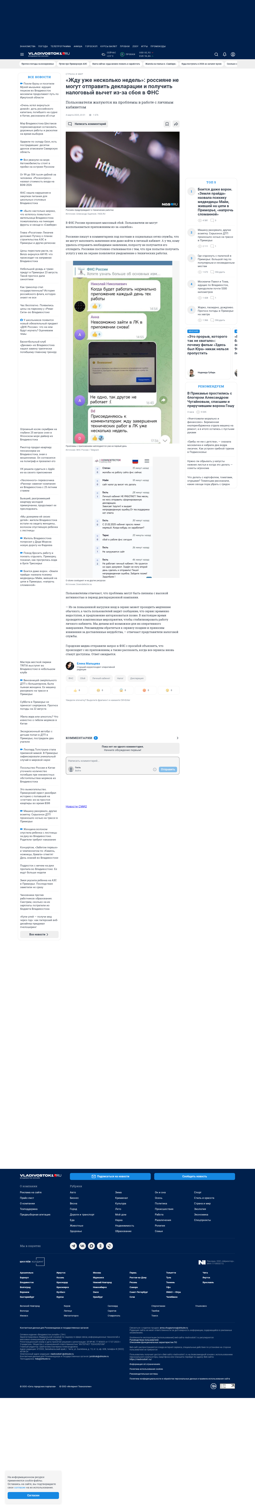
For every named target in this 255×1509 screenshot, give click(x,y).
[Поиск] (216, 54)
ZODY (135, 46)
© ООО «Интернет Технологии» (75, 1386)
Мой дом (120, 1214)
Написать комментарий (90, 124)
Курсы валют (108, 46)
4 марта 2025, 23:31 (75, 115)
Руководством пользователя (144, 1340)
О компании (27, 1203)
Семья (159, 1231)
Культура (120, 1203)
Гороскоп (91, 46)
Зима (118, 1192)
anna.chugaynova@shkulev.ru (174, 1328)
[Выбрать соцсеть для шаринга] (176, 124)
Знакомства (28, 46)
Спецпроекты (202, 1220)
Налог (120, 678)
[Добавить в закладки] (167, 124)
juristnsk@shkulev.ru (99, 1356)
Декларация (136, 678)
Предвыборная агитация (35, 1214)
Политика (161, 1203)
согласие (20, 1487)
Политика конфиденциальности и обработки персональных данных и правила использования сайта (180, 1379)
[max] (91, 1245)
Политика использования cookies (146, 1369)
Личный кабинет (101, 678)
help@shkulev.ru (42, 1359)
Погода (43, 46)
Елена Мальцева (88, 663)
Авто (73, 1192)
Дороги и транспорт (82, 1214)
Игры (144, 46)
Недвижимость (124, 1225)
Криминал (121, 1198)
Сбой (82, 678)
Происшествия (164, 1209)
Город (73, 1209)
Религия (160, 1225)
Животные (76, 1225)
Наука (118, 1220)
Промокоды (158, 46)
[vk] (82, 1245)
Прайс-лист (27, 1198)
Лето (118, 1209)
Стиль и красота (204, 1198)
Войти (78, 770)
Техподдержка (28, 1209)
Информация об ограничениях (145, 1364)
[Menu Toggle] (22, 54)
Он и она (160, 1192)
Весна (73, 1203)
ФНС (71, 678)
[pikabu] (109, 1245)
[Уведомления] (224, 54)
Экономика (201, 1214)
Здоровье (76, 1231)
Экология (200, 1209)
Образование (123, 1231)
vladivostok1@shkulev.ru (62, 1354)
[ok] (100, 1245)
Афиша (78, 46)
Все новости (39, 77)
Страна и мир (202, 1203)
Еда (72, 1220)
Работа (159, 1214)
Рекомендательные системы (144, 1374)
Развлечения (163, 1220)
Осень (158, 1198)
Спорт (197, 1192)
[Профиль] (233, 54)
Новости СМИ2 (76, 806)
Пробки (125, 46)
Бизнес (74, 1198)
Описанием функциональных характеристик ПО (153, 1342)
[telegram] (73, 1245)
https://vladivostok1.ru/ (141, 1359)
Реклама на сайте (31, 1192)
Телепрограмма (61, 46)
